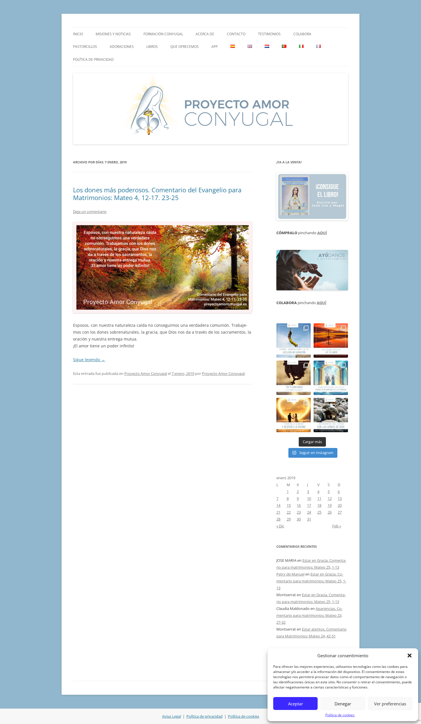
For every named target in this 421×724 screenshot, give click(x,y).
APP (214, 46)
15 (289, 505)
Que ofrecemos (184, 46)
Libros (152, 46)
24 (309, 512)
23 (299, 512)
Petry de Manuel (290, 574)
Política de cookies (340, 715)
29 (289, 519)
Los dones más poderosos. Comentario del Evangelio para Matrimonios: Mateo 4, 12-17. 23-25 (157, 193)
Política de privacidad (93, 59)
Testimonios (269, 34)
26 (330, 512)
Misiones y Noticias (113, 34)
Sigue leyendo (89, 359)
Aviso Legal (171, 716)
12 (330, 498)
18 (319, 505)
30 (299, 519)
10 (309, 498)
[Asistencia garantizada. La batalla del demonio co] (331, 415)
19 (330, 505)
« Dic (280, 526)
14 (278, 505)
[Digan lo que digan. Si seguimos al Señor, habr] (331, 378)
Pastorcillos (85, 46)
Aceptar (295, 704)
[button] (409, 655)
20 (340, 505)
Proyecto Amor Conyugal (145, 373)
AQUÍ (322, 232)
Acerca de (205, 34)
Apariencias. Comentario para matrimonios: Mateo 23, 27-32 (309, 615)
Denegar (343, 704)
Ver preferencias (390, 704)
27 (340, 512)
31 (309, 519)
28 (278, 519)
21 (278, 512)
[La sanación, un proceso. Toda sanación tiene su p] (293, 340)
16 (299, 505)
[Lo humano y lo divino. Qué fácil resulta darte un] (293, 415)
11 (319, 498)
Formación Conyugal (163, 34)
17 (309, 505)
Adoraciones (122, 46)
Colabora (302, 34)
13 (340, 498)
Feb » (336, 526)
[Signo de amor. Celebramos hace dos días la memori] (293, 378)
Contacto (236, 34)
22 (289, 512)
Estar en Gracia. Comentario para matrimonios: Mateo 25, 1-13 (311, 581)
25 (319, 512)
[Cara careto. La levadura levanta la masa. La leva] (331, 340)
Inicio (78, 34)
